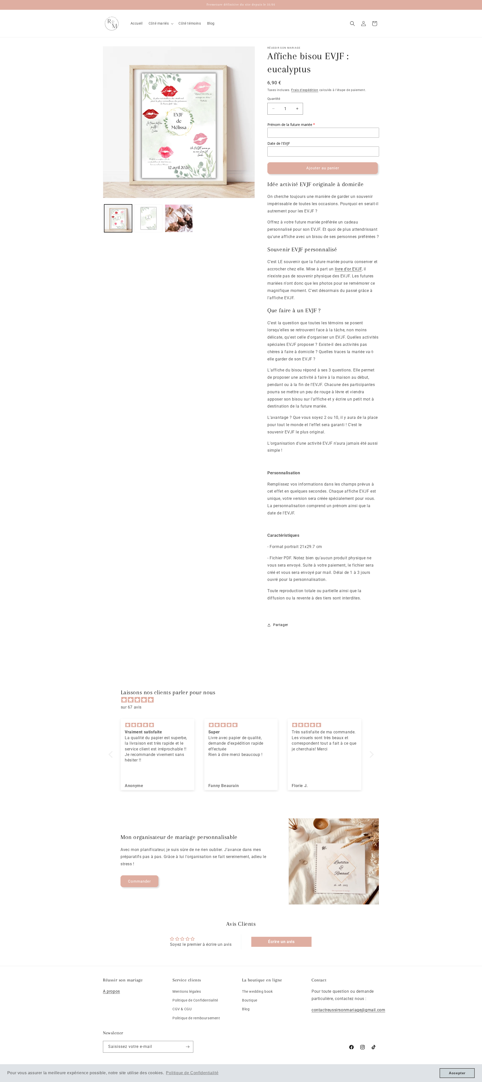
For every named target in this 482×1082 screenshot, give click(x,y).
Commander (139, 881)
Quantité (273, 99)
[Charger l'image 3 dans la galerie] (179, 218)
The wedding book (257, 991)
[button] (161, 23)
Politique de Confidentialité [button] (192, 1073)
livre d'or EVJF (348, 269)
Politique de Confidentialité (195, 1000)
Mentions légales (186, 991)
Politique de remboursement (196, 1018)
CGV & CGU (182, 1009)
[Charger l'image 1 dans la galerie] (118, 218)
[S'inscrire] (187, 1047)
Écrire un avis (281, 941)
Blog (246, 1009)
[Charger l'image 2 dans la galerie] (148, 218)
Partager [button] (280, 625)
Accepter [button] (457, 1073)
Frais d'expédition (304, 90)
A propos (111, 991)
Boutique (249, 1000)
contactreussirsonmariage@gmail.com (348, 1010)
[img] (244, 700)
